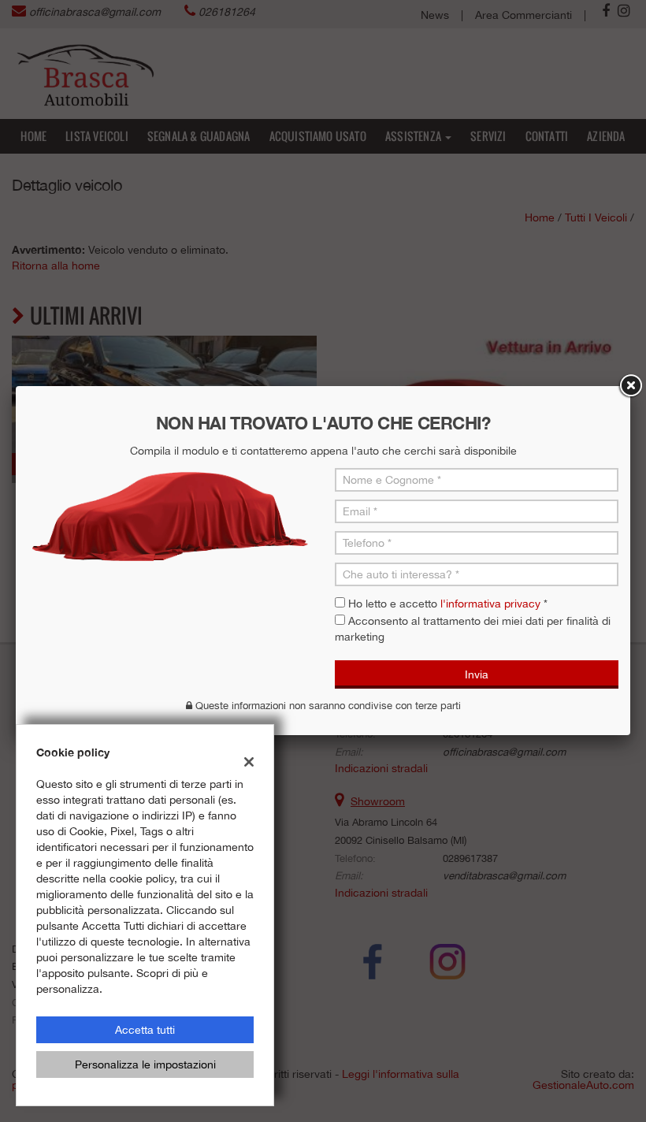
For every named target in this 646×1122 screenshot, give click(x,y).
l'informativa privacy (490, 603)
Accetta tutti (145, 1030)
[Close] (630, 386)
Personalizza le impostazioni (145, 1064)
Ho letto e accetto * (448, 603)
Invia (476, 674)
